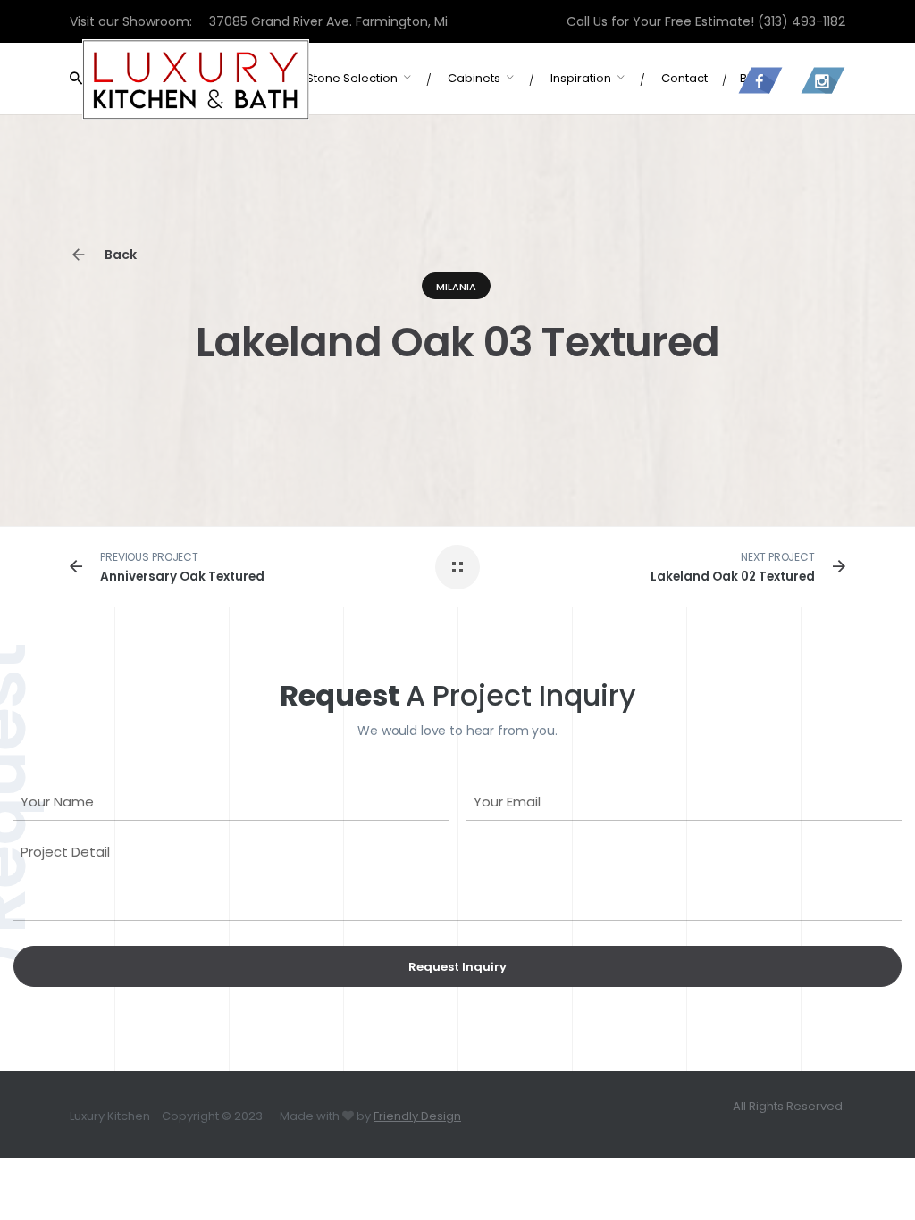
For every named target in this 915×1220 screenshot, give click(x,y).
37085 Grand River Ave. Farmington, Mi (328, 21)
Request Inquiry (457, 966)
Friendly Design (417, 1115)
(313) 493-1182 (801, 21)
